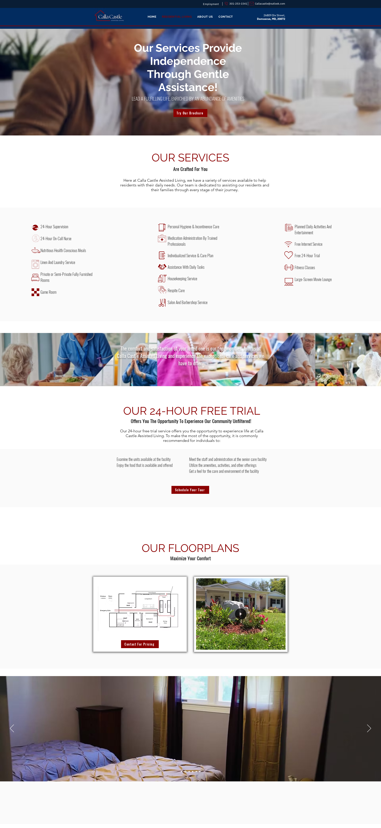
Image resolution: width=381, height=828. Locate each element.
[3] (189, 771)
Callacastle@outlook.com (270, 3)
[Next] (369, 728)
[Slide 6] (199, 771)
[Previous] (12, 728)
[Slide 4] (192, 771)
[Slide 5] (196, 771)
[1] (181, 771)
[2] (185, 771)
